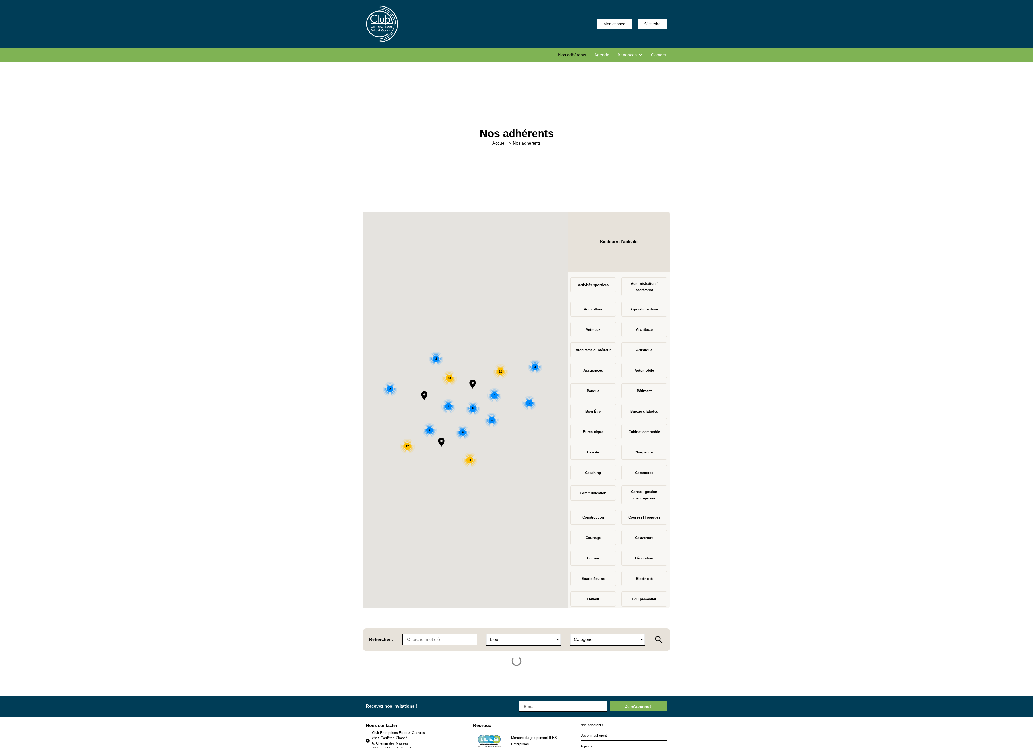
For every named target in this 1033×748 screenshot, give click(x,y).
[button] (630, 55)
